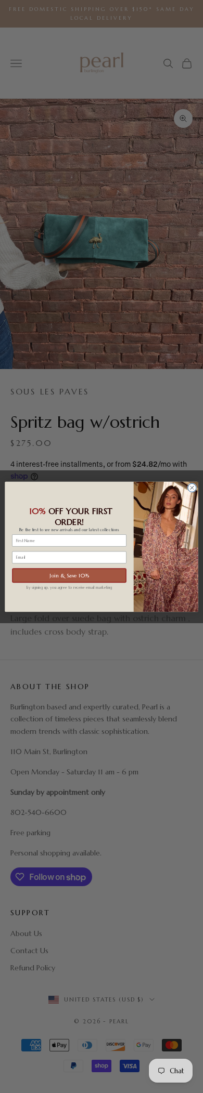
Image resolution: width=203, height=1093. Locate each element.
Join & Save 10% (69, 575)
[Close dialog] (192, 487)
